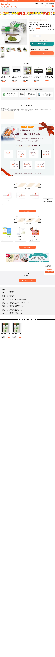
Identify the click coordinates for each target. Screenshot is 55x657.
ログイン (49, 6)
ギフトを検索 (51, 10)
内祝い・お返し (5, 291)
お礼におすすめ (26, 302)
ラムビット (41, 0)
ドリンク (17, 309)
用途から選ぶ (12, 10)
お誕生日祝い (17, 305)
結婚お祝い (12, 295)
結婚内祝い (12, 291)
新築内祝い (25, 299)
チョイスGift (52, 0)
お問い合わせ (42, 3)
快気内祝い (25, 301)
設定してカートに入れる (42, 44)
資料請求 (47, 3)
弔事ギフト (46, 0)
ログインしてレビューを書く (27, 280)
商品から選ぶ (20, 10)
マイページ (40, 6)
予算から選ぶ (27, 10)
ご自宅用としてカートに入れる (42, 53)
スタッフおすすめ (18, 310)
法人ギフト (43, 10)
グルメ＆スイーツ (5, 298)
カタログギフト (5, 10)
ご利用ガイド (37, 3)
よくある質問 (51, 3)
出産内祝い (12, 292)
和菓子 (16, 312)
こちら (29, 98)
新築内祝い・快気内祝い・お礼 (16, 294)
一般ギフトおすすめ (19, 306)
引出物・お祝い (5, 295)
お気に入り (45, 6)
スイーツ (17, 308)
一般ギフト (12, 296)
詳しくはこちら (27, 211)
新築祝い (17, 303)
